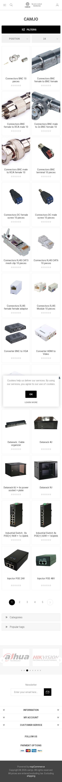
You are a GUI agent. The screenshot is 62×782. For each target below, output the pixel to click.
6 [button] (35, 670)
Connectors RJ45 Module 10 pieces (46, 307)
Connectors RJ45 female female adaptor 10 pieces (16, 308)
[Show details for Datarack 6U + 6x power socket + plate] (16, 469)
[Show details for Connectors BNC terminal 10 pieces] (46, 151)
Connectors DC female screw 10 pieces (16, 216)
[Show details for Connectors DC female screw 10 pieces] (16, 196)
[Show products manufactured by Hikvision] (46, 657)
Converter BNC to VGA (16, 351)
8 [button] (40, 670)
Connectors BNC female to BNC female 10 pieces (46, 81)
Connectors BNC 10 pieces (16, 80)
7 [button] (37, 670)
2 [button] (24, 670)
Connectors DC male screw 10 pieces (46, 216)
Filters (31, 29)
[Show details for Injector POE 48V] (46, 560)
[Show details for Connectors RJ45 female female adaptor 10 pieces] (16, 287)
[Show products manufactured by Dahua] (16, 657)
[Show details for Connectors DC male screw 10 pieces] (46, 196)
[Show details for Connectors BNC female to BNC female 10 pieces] (46, 60)
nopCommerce (37, 766)
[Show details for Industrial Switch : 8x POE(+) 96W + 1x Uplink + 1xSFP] (16, 515)
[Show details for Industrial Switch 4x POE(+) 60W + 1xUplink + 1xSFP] (46, 515)
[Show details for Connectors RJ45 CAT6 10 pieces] (46, 242)
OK (31, 394)
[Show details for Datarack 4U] (46, 424)
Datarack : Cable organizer (16, 443)
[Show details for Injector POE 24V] (16, 560)
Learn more (31, 402)
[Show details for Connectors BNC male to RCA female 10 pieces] (16, 151)
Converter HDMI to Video (46, 352)
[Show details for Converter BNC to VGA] (16, 333)
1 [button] (21, 670)
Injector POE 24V (16, 578)
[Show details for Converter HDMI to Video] (46, 333)
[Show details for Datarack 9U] (46, 469)
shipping (31, 776)
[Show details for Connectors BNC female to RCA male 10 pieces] (16, 106)
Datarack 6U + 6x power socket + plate (16, 489)
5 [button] (32, 670)
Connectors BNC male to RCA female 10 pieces (16, 172)
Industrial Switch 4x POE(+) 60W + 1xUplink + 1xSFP (46, 536)
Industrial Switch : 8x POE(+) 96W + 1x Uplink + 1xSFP (16, 536)
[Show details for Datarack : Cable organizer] (16, 424)
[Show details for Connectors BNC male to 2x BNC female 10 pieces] (46, 106)
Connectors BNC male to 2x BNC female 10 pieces (46, 127)
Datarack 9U (46, 487)
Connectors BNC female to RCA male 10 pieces (16, 127)
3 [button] (27, 670)
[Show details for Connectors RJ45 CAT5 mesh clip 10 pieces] (16, 242)
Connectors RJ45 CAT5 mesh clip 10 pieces (16, 262)
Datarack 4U (46, 442)
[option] (16, 657)
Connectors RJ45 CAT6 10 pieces (46, 262)
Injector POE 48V (46, 578)
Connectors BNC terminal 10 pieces (45, 171)
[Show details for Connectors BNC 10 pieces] (16, 60)
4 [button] (30, 670)
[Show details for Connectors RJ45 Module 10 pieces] (46, 287)
